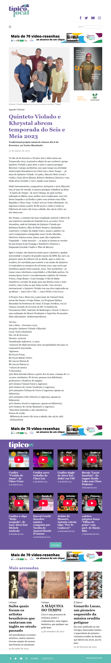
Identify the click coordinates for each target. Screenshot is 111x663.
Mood (100, 658)
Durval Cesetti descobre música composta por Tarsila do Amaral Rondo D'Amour (42, 525)
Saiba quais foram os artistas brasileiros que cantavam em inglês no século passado (22, 618)
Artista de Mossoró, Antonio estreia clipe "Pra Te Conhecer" (67, 522)
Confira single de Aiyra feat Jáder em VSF (66, 475)
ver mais (55, 545)
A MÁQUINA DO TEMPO (52, 608)
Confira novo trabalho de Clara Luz (41, 475)
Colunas (13, 602)
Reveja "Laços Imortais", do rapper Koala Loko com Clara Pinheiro (91, 478)
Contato (47, 658)
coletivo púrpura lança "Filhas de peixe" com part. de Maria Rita (91, 523)
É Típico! (78, 602)
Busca (80, 27)
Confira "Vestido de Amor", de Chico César (16, 477)
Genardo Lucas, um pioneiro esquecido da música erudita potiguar (87, 614)
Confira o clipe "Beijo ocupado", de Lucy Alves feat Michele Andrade (18, 523)
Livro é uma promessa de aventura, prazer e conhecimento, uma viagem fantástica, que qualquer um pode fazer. (54, 621)
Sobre (35, 658)
